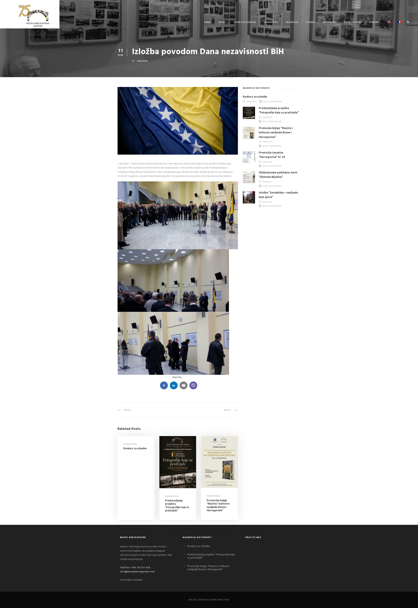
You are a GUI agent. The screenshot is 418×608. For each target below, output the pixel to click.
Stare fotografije (245, 22)
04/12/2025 (267, 202)
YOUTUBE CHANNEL (131, 579)
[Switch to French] (399, 25)
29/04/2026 (130, 444)
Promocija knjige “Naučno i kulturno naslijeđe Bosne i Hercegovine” (218, 505)
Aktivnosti (329, 22)
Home (207, 22)
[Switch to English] (388, 25)
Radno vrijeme (352, 22)
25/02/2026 (267, 161)
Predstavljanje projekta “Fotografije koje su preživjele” (177, 505)
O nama (310, 22)
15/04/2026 (213, 496)
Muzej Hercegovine (272, 101)
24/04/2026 (172, 496)
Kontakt (374, 22)
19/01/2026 (267, 182)
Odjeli (222, 22)
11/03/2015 (142, 61)
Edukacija (292, 22)
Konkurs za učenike (135, 448)
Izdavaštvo (271, 22)
